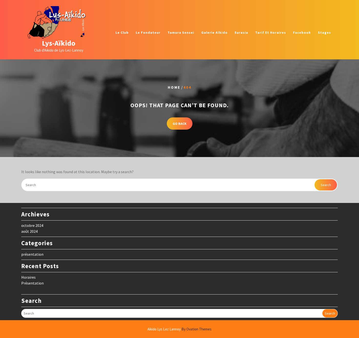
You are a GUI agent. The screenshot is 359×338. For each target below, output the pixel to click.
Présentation (32, 283)
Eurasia (241, 32)
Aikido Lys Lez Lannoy (179, 329)
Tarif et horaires (270, 32)
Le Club (122, 32)
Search (326, 185)
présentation (32, 254)
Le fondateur (148, 32)
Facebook (302, 32)
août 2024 (29, 231)
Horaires (28, 277)
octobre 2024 (32, 225)
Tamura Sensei (181, 32)
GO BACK (180, 123)
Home (174, 87)
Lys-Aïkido (58, 43)
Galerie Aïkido (214, 32)
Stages (324, 32)
